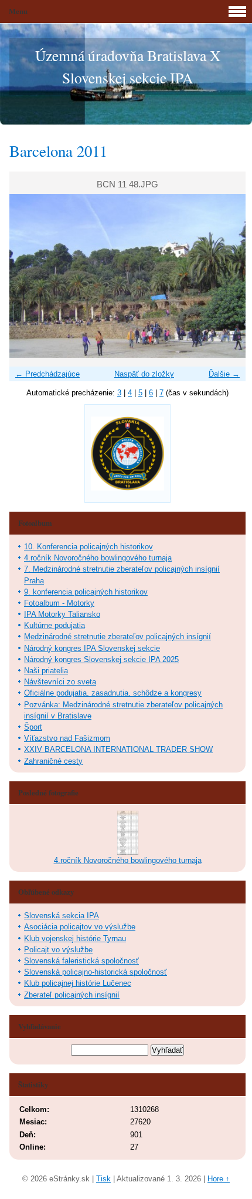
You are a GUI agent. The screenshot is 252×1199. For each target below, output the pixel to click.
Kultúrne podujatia (54, 625)
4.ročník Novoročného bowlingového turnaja (98, 557)
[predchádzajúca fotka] (28, 276)
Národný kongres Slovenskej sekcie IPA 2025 (101, 659)
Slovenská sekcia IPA (61, 915)
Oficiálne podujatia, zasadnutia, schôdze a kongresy (113, 692)
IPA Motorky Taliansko (62, 614)
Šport (33, 727)
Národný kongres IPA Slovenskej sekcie (92, 648)
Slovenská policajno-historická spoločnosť (95, 972)
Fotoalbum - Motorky (59, 603)
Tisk (103, 1178)
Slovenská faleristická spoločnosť (81, 960)
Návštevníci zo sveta (60, 681)
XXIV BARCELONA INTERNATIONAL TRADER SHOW (118, 749)
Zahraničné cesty (53, 761)
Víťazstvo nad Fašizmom (67, 738)
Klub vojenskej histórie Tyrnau (75, 938)
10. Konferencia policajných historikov (88, 546)
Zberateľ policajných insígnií (72, 994)
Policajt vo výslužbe (58, 949)
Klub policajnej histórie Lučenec (77, 983)
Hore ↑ (218, 1178)
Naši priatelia (46, 670)
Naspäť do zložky (144, 374)
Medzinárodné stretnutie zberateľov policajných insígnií (117, 636)
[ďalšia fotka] (226, 276)
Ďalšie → (224, 374)
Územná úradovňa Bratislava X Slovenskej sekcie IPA (127, 66)
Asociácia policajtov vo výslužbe (79, 926)
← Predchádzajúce (47, 374)
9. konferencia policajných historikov (86, 591)
